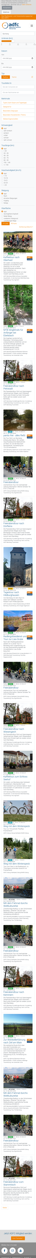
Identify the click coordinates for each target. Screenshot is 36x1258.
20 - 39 (6, 153)
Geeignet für (7, 107)
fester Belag (8, 216)
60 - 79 (6, 158)
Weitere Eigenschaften (10, 119)
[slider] (13, 41)
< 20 (5, 151)
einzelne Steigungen (10, 198)
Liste (6, 223)
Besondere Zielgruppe (10, 111)
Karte (15, 223)
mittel (6, 135)
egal (5, 128)
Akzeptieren (7, 8)
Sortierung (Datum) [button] (25, 227)
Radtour (5, 77)
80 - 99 (6, 160)
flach (5, 196)
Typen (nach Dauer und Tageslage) (15, 103)
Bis (2, 63)
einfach (6, 133)
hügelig (6, 201)
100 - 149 (7, 162)
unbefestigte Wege (10, 221)
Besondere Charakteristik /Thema (14, 115)
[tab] (18, 102)
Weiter (5, 1208)
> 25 (5, 185)
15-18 (6, 178)
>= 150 (6, 165)
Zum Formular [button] (17, 1238)
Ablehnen (6, 12)
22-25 (6, 183)
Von (2, 55)
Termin (14, 77)
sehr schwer (8, 140)
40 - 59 (6, 155)
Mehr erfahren (26, 5)
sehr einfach (8, 131)
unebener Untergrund (11, 218)
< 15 (5, 176)
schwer (6, 138)
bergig (6, 203)
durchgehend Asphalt (11, 214)
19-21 (6, 180)
